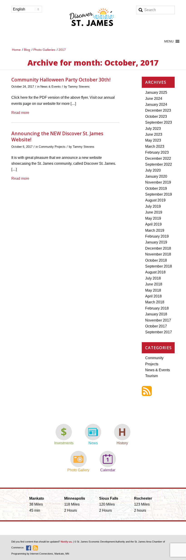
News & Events (50, 86)
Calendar (107, 470)
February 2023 (157, 152)
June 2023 (153, 134)
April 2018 (153, 296)
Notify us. (66, 541)
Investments (63, 443)
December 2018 (158, 248)
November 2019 (158, 182)
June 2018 (153, 284)
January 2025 (156, 92)
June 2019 (153, 212)
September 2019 (158, 194)
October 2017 (156, 326)
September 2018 (158, 266)
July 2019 (153, 206)
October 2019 (156, 188)
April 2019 (153, 224)
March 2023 (154, 146)
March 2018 (154, 302)
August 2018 (155, 272)
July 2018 (153, 278)
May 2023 (153, 140)
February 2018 (157, 308)
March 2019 (154, 230)
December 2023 (158, 110)
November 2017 (158, 320)
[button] (169, 41)
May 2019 (153, 218)
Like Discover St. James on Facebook (28, 547)
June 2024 (153, 99)
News (93, 443)
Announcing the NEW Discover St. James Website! (57, 136)
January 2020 (156, 176)
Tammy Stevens (79, 86)
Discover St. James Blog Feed (147, 391)
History (122, 443)
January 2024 (156, 104)
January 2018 (156, 314)
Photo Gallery (78, 470)
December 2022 (158, 158)
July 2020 (153, 170)
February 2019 (157, 236)
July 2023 (153, 128)
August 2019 (155, 200)
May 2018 (153, 290)
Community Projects (52, 146)
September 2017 (158, 332)
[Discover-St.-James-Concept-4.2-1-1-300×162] (93, 18)
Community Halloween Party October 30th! (60, 79)
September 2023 (158, 122)
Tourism (151, 376)
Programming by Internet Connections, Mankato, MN (40, 553)
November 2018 (158, 254)
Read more (20, 113)
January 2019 (156, 242)
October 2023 (156, 116)
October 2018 (156, 260)
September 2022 (158, 164)
